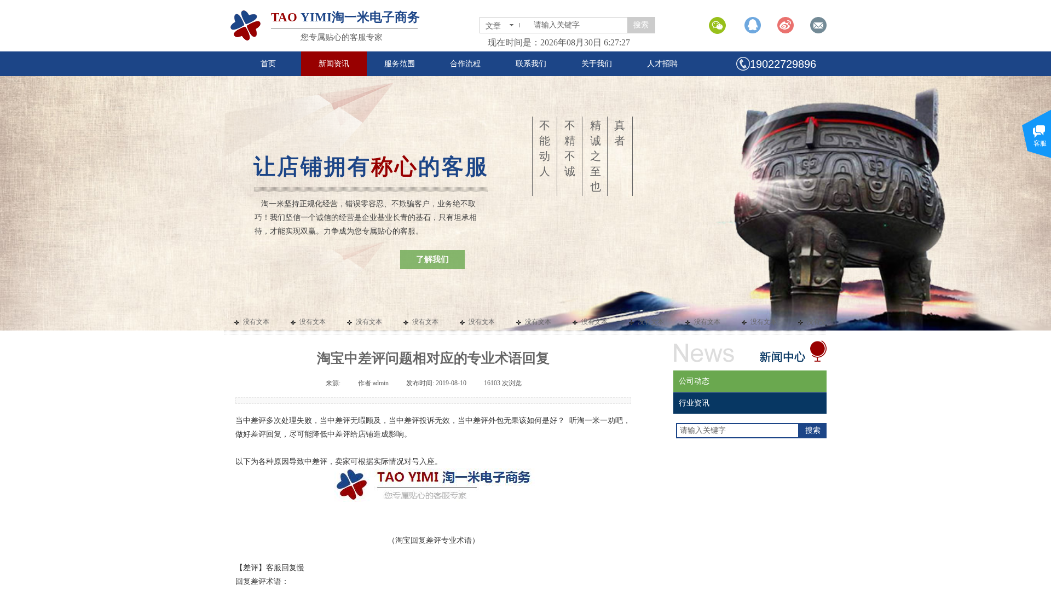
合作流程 (465, 64)
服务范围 (399, 64)
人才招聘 (662, 64)
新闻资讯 (334, 64)
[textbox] (578, 25)
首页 (268, 64)
